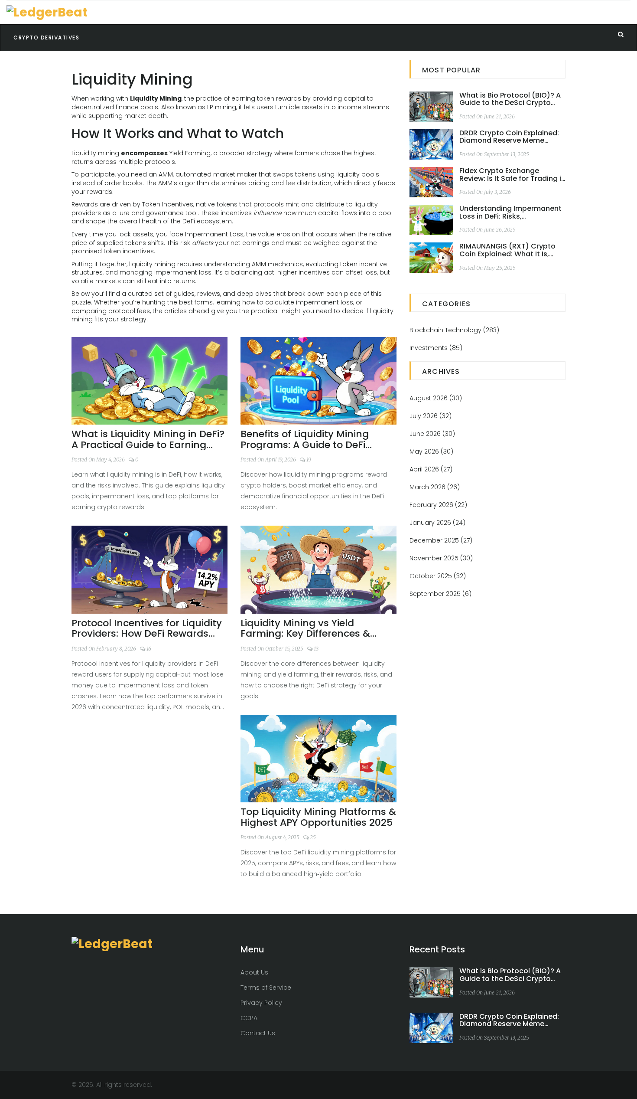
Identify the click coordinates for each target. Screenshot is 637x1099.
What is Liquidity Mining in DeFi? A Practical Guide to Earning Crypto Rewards (148, 439)
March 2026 (435, 487)
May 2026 (431, 451)
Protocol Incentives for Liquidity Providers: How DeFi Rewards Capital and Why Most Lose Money (147, 628)
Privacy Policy (261, 1002)
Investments (436, 347)
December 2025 (441, 540)
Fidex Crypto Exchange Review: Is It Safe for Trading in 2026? (512, 174)
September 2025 (440, 593)
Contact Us (257, 1033)
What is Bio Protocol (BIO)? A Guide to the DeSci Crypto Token (510, 99)
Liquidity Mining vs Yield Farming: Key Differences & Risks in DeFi (305, 628)
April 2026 (431, 469)
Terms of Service (265, 987)
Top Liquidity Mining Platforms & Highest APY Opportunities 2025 (318, 817)
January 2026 (437, 522)
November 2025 (441, 558)
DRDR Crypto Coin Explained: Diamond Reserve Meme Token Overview (509, 136)
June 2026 (432, 433)
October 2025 (438, 576)
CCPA (248, 1018)
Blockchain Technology (454, 330)
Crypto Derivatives (46, 37)
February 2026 (438, 504)
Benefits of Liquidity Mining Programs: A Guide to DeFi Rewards (304, 439)
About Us (254, 972)
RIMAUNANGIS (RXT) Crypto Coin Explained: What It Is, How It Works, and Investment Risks (511, 250)
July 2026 (431, 416)
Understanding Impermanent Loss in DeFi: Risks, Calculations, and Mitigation (510, 212)
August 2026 (436, 398)
